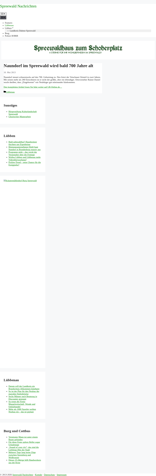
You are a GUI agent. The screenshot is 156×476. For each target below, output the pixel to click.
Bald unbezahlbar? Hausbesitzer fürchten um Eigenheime (23, 143)
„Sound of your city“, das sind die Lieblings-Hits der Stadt (24, 448)
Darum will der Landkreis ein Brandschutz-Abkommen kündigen (24, 387)
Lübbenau (9, 25)
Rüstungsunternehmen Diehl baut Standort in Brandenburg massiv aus (25, 148)
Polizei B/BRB (11, 36)
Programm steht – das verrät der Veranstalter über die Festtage (23, 153)
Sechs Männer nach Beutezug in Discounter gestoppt (23, 397)
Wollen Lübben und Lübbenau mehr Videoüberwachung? (25, 158)
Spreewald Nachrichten (18, 6)
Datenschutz (49, 474)
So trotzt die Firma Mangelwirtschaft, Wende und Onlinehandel (22, 404)
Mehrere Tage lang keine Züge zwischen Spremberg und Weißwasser (22, 455)
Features (8, 23)
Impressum (62, 474)
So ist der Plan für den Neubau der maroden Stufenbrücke (24, 392)
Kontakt (38, 474)
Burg (7, 33)
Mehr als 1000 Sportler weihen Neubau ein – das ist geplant (22, 410)
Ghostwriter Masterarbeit (20, 116)
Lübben (8, 28)
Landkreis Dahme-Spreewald (22, 30)
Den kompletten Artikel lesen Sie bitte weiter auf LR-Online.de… (33, 87)
